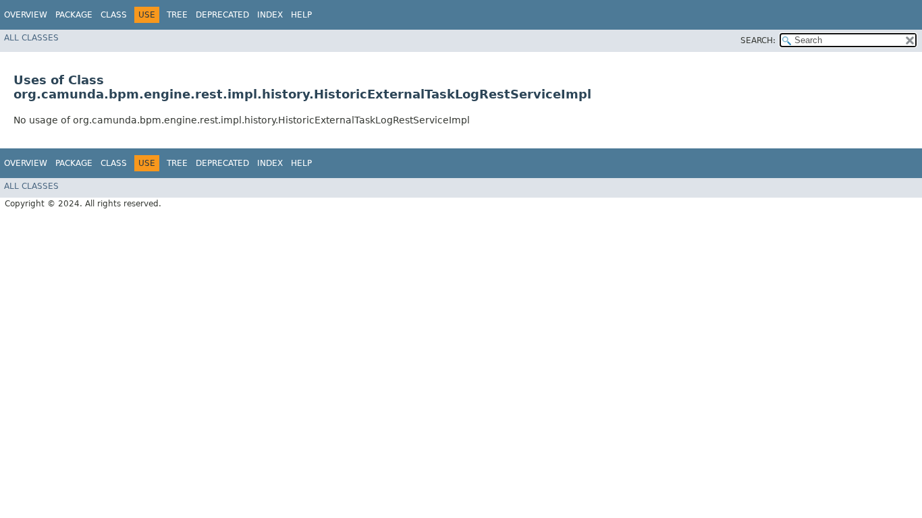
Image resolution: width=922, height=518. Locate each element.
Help (301, 15)
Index (270, 15)
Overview (25, 15)
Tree (177, 15)
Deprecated (222, 15)
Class (114, 15)
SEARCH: (758, 40)
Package (73, 15)
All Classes (31, 37)
